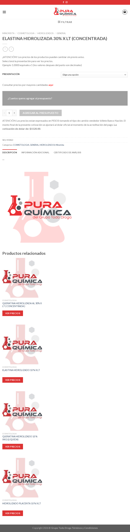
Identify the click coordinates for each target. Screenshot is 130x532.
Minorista (8, 33)
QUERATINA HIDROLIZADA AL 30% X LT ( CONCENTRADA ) (22, 305)
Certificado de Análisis (67, 152)
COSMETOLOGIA (25, 33)
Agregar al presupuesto (40, 112)
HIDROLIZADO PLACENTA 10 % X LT (21, 503)
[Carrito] (124, 12)
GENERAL (61, 33)
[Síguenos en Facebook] (63, 2)
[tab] (9, 152)
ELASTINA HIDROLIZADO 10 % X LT (21, 370)
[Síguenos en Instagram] (67, 2)
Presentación (11, 74)
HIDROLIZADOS (45, 33)
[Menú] (4, 12)
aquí (51, 84)
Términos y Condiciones (85, 528)
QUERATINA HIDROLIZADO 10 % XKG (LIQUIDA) (19, 438)
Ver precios (12, 513)
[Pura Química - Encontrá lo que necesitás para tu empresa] (65, 12)
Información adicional (35, 152)
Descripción (9, 152)
